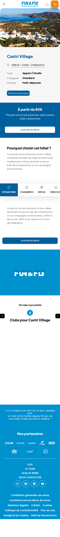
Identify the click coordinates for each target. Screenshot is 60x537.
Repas (42, 192)
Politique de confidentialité (21, 510)
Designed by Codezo (16, 515)
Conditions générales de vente (30, 495)
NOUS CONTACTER (30, 477)
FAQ (30, 464)
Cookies (47, 505)
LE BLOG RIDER (30, 473)
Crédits (35, 505)
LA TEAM (30, 468)
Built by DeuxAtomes (44, 515)
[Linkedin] (34, 483)
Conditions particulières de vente (30, 500)
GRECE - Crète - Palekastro (28, 65)
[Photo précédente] (8, 354)
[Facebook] (25, 483)
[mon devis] (54, 4)
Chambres (26, 192)
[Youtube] (42, 483)
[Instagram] (17, 483)
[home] (30, 4)
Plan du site (48, 510)
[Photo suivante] (52, 354)
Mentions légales (18, 505)
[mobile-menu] (4, 4)
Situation (9, 192)
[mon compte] (47, 4)
